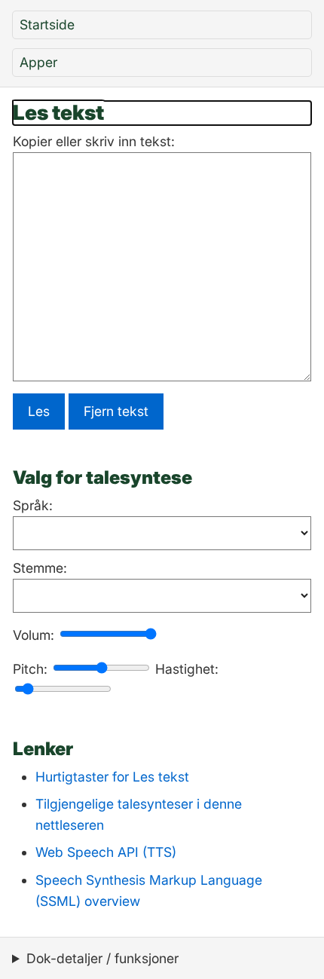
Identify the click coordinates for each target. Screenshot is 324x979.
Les (39, 411)
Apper (38, 62)
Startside (47, 24)
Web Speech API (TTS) (105, 852)
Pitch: (30, 669)
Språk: (33, 505)
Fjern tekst (116, 411)
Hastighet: (187, 669)
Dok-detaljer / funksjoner (102, 958)
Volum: (33, 635)
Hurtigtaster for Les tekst (112, 777)
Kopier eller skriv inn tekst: (94, 141)
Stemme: (40, 568)
